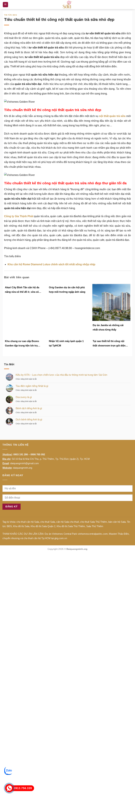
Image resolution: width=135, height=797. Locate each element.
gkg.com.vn (60, 538)
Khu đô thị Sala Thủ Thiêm (71, 526)
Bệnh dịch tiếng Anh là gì (29, 408)
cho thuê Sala (47, 521)
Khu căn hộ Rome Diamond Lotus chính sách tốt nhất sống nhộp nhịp (51, 264)
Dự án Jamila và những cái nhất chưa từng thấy (108, 327)
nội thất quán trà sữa (112, 116)
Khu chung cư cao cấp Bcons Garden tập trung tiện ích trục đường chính (22, 344)
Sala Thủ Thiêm (94, 526)
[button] (5, 4)
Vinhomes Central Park (64, 533)
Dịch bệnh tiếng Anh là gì (29, 419)
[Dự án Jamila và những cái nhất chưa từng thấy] (111, 302)
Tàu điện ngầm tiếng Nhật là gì (32, 386)
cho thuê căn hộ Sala (27, 521)
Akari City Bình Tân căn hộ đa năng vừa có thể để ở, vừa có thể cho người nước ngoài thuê (23, 290)
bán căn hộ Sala (117, 521)
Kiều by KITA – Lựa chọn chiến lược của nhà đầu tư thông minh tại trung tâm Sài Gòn (61, 374)
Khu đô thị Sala (21, 526)
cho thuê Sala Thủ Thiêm (93, 521)
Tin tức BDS (10, 15)
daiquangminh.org (22, 467)
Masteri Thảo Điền (119, 533)
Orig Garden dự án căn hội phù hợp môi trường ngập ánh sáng (67, 289)
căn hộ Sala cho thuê (67, 521)
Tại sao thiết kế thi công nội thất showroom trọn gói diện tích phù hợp (109, 344)
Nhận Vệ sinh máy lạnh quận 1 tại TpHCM (66, 343)
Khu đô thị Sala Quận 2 (43, 526)
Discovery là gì (24, 397)
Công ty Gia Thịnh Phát (18, 216)
